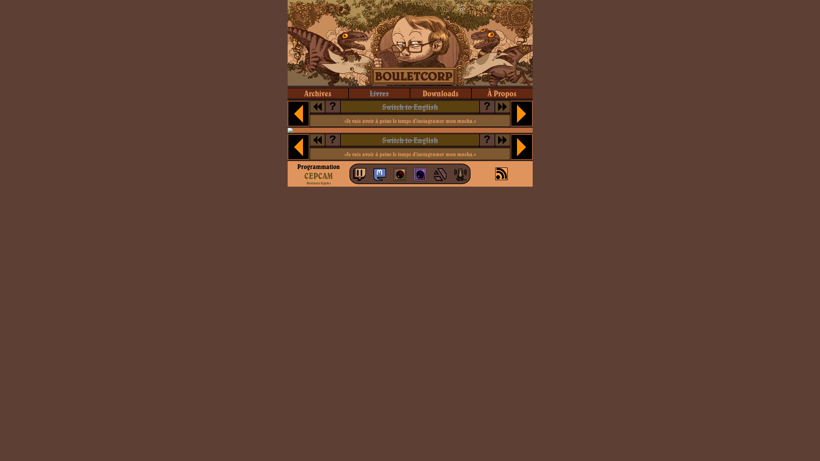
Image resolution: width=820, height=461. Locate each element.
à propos (502, 93)
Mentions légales (319, 183)
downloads (440, 93)
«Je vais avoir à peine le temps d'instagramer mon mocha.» (410, 120)
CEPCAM (318, 176)
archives (318, 93)
